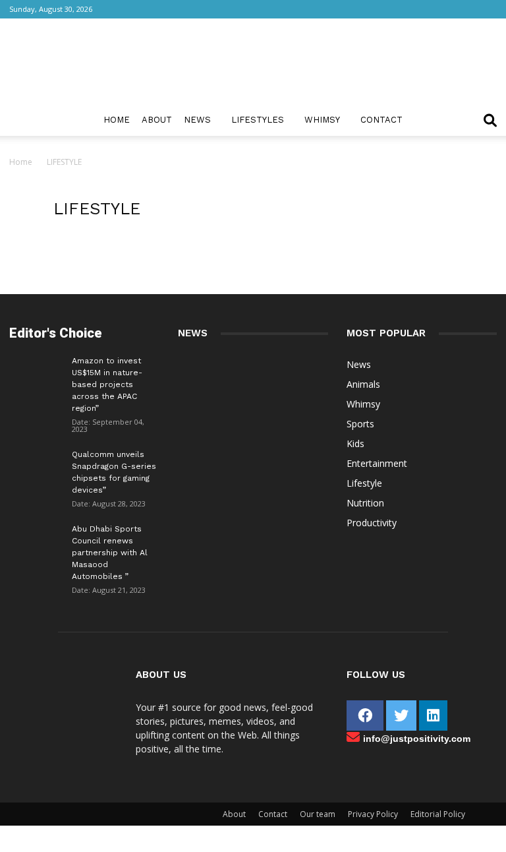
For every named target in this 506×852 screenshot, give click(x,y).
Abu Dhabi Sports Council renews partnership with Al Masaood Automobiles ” (110, 552)
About (157, 120)
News (197, 120)
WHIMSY (322, 120)
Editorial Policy (437, 814)
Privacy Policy (373, 814)
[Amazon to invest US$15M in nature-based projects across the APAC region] (35, 370)
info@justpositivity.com (416, 738)
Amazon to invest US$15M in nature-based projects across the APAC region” (107, 384)
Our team (317, 814)
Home (116, 120)
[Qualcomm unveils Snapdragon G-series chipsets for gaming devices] (35, 464)
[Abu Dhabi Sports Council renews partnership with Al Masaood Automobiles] (35, 536)
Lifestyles (257, 120)
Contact (381, 120)
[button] (490, 121)
